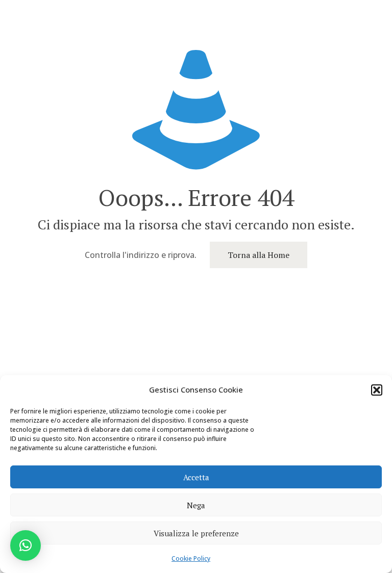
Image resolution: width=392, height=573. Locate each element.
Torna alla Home (258, 255)
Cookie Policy (191, 558)
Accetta (196, 477)
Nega (196, 505)
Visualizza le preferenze (196, 533)
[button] (377, 390)
